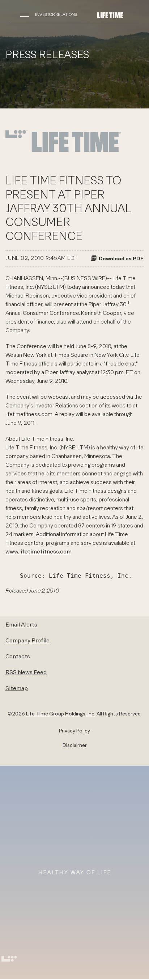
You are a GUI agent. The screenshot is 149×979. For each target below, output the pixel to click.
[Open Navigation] (24, 14)
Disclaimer (75, 745)
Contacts (17, 656)
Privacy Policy (74, 730)
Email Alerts (21, 624)
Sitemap (16, 688)
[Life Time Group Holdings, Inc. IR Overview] (110, 14)
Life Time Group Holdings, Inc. (60, 714)
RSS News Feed (26, 672)
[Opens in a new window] (63, 151)
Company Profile (27, 640)
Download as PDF (121, 258)
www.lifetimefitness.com (38, 551)
